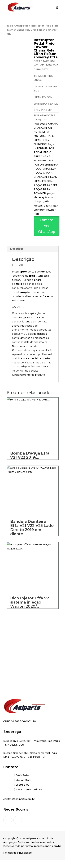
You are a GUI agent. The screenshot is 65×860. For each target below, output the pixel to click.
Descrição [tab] (17, 248)
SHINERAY (40, 144)
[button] (46, 232)
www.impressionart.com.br (43, 846)
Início (10, 25)
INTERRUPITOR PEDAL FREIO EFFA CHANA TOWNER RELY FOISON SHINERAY (46, 156)
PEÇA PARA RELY (45, 168)
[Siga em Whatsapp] (17, 820)
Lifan (47, 205)
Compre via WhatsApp (46, 226)
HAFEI (51, 135)
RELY (46, 140)
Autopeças (21, 25)
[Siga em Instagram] (7, 820)
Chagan (38, 201)
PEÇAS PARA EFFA (45, 185)
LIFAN (37, 140)
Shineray (39, 209)
